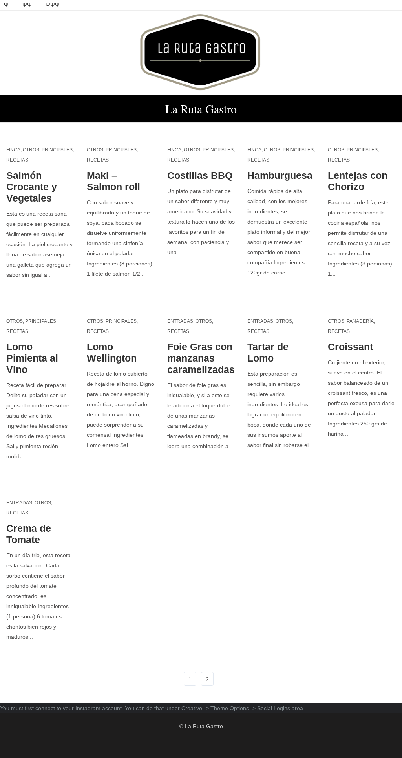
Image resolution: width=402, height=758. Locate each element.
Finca (13, 150)
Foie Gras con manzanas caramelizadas (201, 358)
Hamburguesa (279, 175)
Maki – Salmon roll (113, 181)
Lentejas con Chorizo (357, 181)
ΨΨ (27, 5)
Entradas (180, 321)
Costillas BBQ (199, 175)
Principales (57, 150)
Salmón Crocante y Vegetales (31, 187)
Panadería (360, 321)
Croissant (350, 346)
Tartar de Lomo (268, 352)
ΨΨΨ (53, 5)
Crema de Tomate (28, 534)
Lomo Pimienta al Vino (32, 358)
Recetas (17, 160)
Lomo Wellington (112, 352)
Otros (31, 150)
